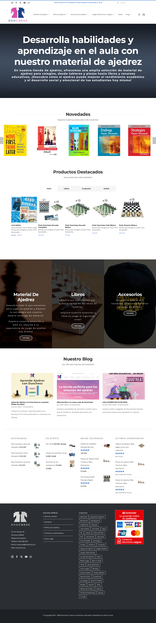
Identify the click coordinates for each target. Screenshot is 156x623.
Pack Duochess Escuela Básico (75, 226)
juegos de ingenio (86, 549)
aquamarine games (97, 517)
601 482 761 (23, 541)
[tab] (49, 188)
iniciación (101, 545)
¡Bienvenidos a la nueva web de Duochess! (75, 402)
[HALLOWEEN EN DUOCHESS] (124, 386)
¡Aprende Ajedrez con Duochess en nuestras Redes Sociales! (30, 403)
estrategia (96, 541)
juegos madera (101, 549)
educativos (90, 537)
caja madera (84, 529)
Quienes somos (50, 516)
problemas (97, 577)
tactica (98, 589)
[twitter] (20, 3)
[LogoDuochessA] (18, 8)
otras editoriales (93, 565)
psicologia (84, 581)
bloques (94, 525)
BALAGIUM (84, 521)
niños (82, 565)
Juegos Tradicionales (87, 553)
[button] (1, 140)
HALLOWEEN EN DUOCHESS (115, 402)
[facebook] (16, 3)
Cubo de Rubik (98, 533)
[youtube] (24, 3)
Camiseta (95, 529)
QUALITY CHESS (96, 581)
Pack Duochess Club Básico (104, 225)
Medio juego (84, 561)
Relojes (83, 585)
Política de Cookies (51, 528)
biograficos (84, 525)
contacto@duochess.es (26, 545)
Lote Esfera (16, 225)
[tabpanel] (78, 219)
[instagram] (12, 3)
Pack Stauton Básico (128, 225)
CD (81, 533)
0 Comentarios (28, 407)
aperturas (83, 517)
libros (99, 557)
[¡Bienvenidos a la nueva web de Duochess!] (78, 386)
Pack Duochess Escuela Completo (48, 226)
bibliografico (95, 521)
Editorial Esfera (16, 227)
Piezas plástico (99, 573)
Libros (25, 227)
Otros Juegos (85, 569)
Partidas (95, 569)
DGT (81, 537)
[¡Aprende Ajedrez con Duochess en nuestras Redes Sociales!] (32, 386)
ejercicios (100, 537)
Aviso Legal (48, 539)
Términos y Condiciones (53, 533)
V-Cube (82, 597)
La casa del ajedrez (87, 557)
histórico (92, 545)
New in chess (97, 561)
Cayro (104, 529)
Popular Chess (85, 577)
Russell (91, 585)
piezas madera (85, 573)
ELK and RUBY (85, 541)
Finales (83, 545)
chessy (87, 533)
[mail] (29, 3)
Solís (98, 585)
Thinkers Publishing (87, 593)
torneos (100, 593)
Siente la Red (108, 615)
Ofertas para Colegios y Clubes (22, 230)
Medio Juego (32, 227)
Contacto (48, 522)
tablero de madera (86, 589)
